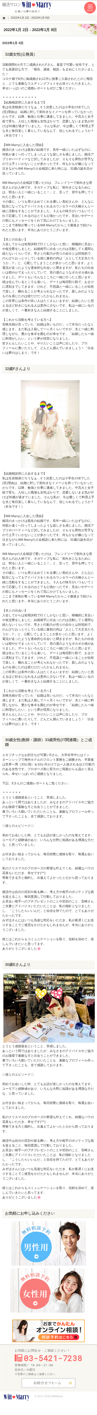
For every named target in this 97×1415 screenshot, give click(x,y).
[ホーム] (4, 18)
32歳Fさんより (17, 369)
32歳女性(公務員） (21, 54)
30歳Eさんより (18, 964)
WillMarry (57, 1396)
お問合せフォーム (48, 1383)
